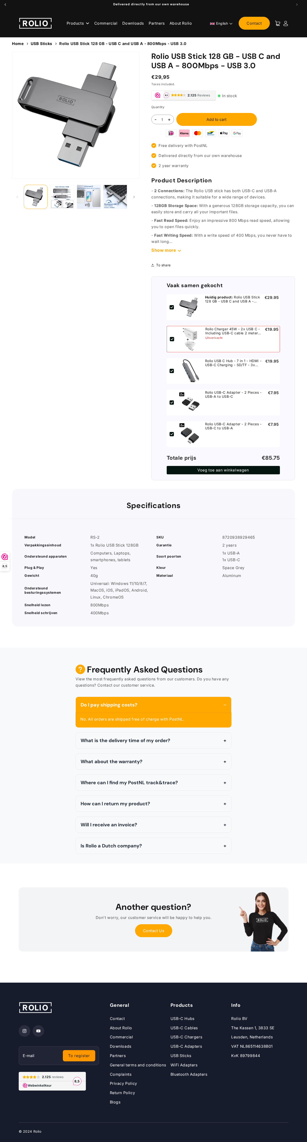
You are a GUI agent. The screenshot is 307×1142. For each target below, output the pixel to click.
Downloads (133, 23)
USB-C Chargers (186, 1037)
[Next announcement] (297, 4)
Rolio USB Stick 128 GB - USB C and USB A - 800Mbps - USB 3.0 (123, 43)
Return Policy (122, 1092)
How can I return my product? (115, 804)
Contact (254, 23)
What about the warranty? (111, 761)
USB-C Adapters (186, 1046)
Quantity (157, 107)
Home (18, 43)
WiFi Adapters (184, 1065)
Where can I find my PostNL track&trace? (129, 782)
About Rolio (181, 23)
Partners (157, 23)
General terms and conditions (138, 1065)
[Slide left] (17, 197)
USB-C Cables (184, 1027)
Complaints (121, 1074)
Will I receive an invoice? (109, 825)
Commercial (106, 23)
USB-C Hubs (183, 1018)
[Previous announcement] (5, 4)
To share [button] (163, 265)
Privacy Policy (123, 1083)
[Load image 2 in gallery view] (62, 197)
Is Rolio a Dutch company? (111, 846)
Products (76, 23)
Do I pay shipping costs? (109, 705)
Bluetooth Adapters (189, 1074)
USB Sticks (41, 43)
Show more (163, 250)
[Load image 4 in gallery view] (115, 197)
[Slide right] (134, 197)
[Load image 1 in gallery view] (36, 197)
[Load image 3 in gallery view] (89, 197)
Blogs (115, 1102)
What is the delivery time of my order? (125, 740)
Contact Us (153, 930)
